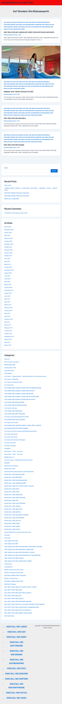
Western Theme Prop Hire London (13, 570)
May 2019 (7, 299)
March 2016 (7, 345)
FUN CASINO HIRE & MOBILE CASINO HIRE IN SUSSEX (19, 399)
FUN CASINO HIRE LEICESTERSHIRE (14, 419)
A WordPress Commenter (11, 213)
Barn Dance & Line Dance (11, 362)
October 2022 (8, 247)
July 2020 (7, 276)
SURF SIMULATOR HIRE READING (14, 145)
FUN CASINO (8, 373)
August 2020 (8, 273)
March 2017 (7, 325)
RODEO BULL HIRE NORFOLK (12, 512)
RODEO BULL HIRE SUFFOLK (12, 520)
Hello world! (7, 185)
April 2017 (7, 322)
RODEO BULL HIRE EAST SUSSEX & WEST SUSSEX (19, 486)
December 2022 (8, 244)
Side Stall (7, 535)
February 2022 (8, 250)
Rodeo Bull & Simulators (11, 466)
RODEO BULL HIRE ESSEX (11, 489)
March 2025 (7, 227)
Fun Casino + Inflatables (11, 379)
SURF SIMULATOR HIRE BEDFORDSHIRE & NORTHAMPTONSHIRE (23, 546)
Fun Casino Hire (8, 385)
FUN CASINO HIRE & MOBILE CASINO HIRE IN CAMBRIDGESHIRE (22, 388)
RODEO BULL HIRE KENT (11, 500)
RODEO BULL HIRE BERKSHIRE (13, 477)
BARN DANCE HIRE (9, 365)
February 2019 (8, 307)
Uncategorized (8, 567)
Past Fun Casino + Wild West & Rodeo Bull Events (18, 460)
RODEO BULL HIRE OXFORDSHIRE (14, 518)
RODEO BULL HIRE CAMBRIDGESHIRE (15, 483)
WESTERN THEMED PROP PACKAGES (15, 575)
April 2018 (7, 316)
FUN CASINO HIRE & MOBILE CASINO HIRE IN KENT (19, 393)
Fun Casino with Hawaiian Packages (14, 440)
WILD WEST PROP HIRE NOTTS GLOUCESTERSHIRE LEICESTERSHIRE (24, 604)
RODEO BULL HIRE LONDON (12, 506)
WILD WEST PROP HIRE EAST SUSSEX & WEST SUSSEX (20, 587)
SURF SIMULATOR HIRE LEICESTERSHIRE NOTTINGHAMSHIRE (34, 26)
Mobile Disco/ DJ (9, 457)
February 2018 (8, 319)
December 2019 (8, 290)
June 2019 (7, 296)
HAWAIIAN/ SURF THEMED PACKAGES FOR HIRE (18, 92)
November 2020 (8, 270)
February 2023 (8, 238)
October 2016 (8, 333)
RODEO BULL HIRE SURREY (12, 523)
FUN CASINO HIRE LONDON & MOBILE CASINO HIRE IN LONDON (22, 425)
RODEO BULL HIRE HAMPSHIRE (13, 494)
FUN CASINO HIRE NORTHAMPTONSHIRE (16, 428)
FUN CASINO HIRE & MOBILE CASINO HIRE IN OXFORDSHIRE (21, 396)
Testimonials (8, 564)
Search (6, 168)
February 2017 (8, 328)
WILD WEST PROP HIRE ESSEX (13, 590)
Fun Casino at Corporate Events (13, 382)
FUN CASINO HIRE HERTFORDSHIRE (14, 414)
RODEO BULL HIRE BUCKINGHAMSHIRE (15, 480)
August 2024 (8, 232)
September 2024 (9, 229)
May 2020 (7, 281)
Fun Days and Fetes (10, 443)
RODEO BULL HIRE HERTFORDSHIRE (14, 497)
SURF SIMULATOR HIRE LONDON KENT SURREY (30, 115)
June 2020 (7, 279)
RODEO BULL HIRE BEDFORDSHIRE (14, 474)
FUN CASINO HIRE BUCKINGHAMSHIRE (15, 405)
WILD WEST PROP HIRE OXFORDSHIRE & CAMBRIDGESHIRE (21, 607)
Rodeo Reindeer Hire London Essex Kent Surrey (17, 532)
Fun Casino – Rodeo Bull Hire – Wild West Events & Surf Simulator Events (25, 376)
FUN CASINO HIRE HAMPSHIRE (13, 411)
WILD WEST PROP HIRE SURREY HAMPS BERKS (18, 613)
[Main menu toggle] (58, 2)
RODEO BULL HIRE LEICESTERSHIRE (14, 503)
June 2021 (7, 258)
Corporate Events (9, 370)
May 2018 (7, 313)
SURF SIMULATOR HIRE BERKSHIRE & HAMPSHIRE (28, 24)
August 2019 (8, 293)
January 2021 (8, 267)
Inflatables (7, 448)
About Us (7, 359)
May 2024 (7, 235)
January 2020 (8, 287)
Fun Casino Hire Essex (10, 408)
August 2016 (8, 339)
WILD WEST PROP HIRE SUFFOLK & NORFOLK (17, 610)
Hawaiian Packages (10, 445)
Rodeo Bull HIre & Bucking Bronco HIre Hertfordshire (19, 471)
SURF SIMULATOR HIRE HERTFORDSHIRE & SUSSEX (19, 552)
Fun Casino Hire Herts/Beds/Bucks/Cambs (16, 417)
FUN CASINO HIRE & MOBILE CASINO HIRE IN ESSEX (19, 391)
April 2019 (7, 302)
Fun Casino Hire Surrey (10, 434)
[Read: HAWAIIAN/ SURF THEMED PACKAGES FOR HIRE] (31, 62)
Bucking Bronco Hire (10, 367)
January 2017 (8, 331)
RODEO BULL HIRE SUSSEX (12, 529)
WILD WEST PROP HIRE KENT (12, 595)
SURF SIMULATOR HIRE (10, 22)
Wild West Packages (10, 584)
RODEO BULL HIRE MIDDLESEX (13, 509)
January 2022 (8, 253)
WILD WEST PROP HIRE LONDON (13, 598)
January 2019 (8, 310)
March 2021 (7, 264)
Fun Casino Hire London (11, 422)
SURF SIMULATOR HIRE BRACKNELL (15, 118)
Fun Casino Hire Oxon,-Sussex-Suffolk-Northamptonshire (20, 431)
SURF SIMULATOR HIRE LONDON (13, 558)
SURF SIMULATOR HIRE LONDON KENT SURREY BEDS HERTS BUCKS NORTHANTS (29, 32)
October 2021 (8, 255)
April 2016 (7, 342)
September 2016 (9, 336)
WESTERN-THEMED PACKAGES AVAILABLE (16, 193)
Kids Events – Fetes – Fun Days (13, 451)
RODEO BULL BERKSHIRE (11, 199)
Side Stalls (7, 538)
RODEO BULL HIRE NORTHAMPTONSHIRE (16, 515)
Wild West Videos (9, 616)
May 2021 (7, 261)
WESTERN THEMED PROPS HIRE (13, 581)
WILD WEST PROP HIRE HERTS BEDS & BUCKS (17, 593)
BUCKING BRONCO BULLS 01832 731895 (17, 2)
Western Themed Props (11, 578)
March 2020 (7, 284)
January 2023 (8, 241)
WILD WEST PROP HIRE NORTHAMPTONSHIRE (17, 601)
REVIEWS (7, 463)
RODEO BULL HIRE (9, 468)
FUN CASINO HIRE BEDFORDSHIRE (14, 402)
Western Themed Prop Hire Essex (13, 572)
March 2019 (7, 305)
